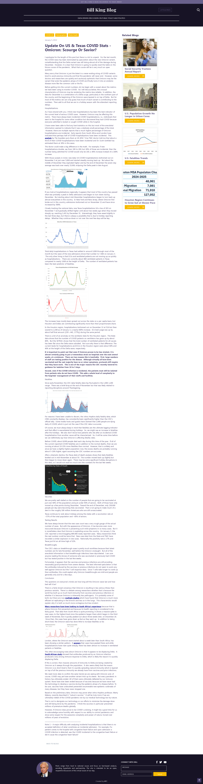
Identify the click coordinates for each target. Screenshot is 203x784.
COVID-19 (49, 35)
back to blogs (53, 744)
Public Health (73, 35)
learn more (133, 76)
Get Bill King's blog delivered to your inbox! (101, 2)
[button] (165, 10)
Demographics (61, 35)
